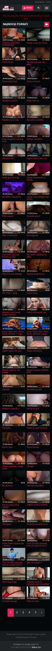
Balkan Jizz (36, 647)
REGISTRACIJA (40, 2)
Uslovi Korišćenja (25, 634)
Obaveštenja (22, 637)
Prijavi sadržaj (39, 634)
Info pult (32, 637)
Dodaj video (11, 634)
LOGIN (48, 2)
